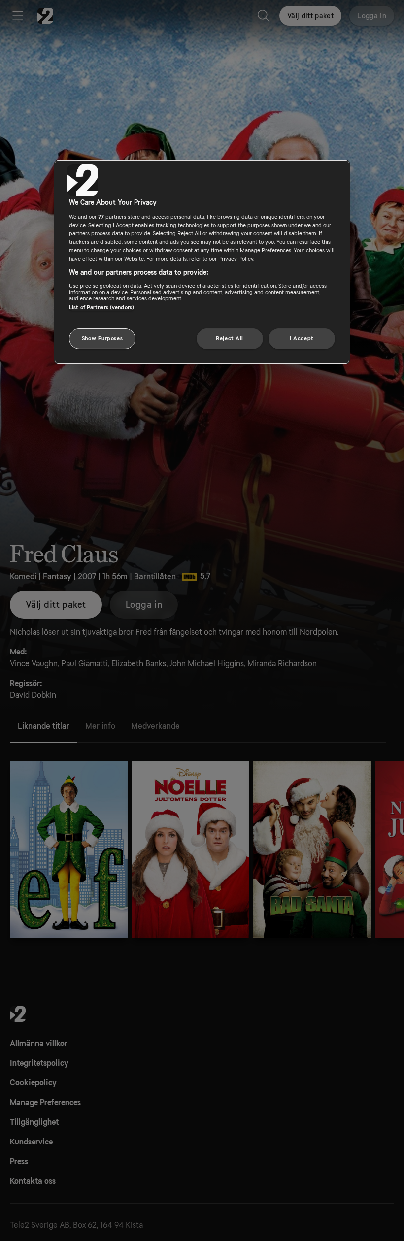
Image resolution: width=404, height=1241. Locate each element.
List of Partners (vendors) (101, 307)
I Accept (302, 338)
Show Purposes (102, 338)
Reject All (229, 338)
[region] (202, 262)
